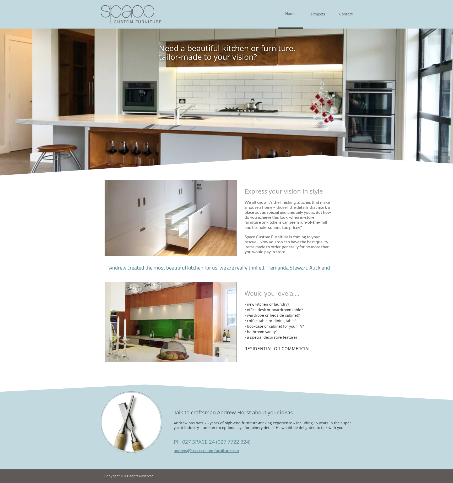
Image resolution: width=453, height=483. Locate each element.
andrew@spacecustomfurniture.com (206, 450)
